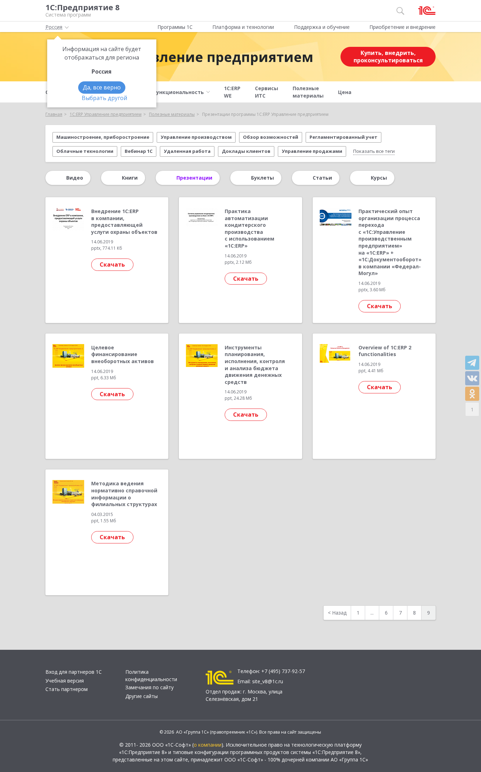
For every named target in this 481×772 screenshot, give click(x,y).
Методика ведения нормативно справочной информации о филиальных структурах (124, 494)
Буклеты (262, 177)
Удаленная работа (187, 151)
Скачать (112, 264)
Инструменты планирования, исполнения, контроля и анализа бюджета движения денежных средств (255, 364)
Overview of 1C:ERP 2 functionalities (384, 351)
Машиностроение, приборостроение (102, 137)
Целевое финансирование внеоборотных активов (122, 354)
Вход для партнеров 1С (73, 671)
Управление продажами (312, 151)
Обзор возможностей (270, 137)
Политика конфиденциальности (151, 675)
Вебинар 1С (138, 151)
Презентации (194, 177)
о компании (207, 744)
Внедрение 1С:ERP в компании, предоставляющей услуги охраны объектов (124, 221)
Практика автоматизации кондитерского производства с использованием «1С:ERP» (249, 228)
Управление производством (196, 137)
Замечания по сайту (149, 687)
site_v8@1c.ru (267, 681)
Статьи (322, 177)
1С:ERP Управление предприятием (191, 56)
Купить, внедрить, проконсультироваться (388, 56)
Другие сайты (141, 696)
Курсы (379, 177)
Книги (130, 177)
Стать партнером (66, 689)
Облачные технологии (84, 151)
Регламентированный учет (343, 137)
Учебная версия (64, 680)
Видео (74, 177)
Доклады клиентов (246, 151)
